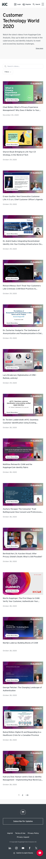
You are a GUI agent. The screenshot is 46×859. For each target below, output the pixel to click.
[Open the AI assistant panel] (40, 853)
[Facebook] (29, 848)
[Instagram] (16, 848)
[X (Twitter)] (36, 848)
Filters (7, 72)
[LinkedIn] (9, 848)
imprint (10, 833)
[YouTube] (23, 848)
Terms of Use (20, 833)
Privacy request (23, 837)
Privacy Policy (33, 833)
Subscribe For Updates (23, 821)
